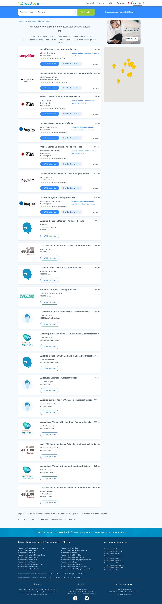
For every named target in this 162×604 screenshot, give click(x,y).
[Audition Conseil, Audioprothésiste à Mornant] (27, 228)
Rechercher (86, 12)
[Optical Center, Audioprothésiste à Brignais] (27, 154)
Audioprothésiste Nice (111, 558)
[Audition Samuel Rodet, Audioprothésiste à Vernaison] (27, 406)
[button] (123, 71)
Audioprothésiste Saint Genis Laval (30, 564)
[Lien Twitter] (87, 598)
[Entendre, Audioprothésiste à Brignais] (27, 296)
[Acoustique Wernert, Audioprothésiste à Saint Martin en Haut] (27, 340)
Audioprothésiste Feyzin (69, 562)
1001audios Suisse (124, 594)
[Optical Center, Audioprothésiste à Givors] (27, 104)
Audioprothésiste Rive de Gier (28, 557)
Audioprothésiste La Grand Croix (72, 557)
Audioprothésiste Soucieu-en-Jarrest (31, 548)
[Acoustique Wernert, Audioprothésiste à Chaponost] (27, 472)
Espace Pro (137, 3)
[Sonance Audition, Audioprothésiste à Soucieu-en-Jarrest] (27, 80)
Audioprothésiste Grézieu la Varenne (74, 550)
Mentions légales (81, 589)
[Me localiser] (75, 12)
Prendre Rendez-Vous (71, 64)
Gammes (100, 3)
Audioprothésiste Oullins (69, 548)
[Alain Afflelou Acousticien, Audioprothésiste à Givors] (27, 252)
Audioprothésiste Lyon (112, 553)
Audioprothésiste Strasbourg (114, 563)
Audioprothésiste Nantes (112, 560)
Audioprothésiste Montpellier (114, 565)
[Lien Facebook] (75, 598)
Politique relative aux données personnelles (81, 594)
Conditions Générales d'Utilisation (81, 591)
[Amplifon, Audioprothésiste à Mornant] (27, 56)
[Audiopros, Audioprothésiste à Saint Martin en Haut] (27, 318)
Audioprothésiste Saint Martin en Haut (31, 555)
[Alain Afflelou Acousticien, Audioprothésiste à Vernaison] (27, 495)
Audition (110, 3)
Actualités (120, 3)
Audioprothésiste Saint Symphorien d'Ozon (76, 559)
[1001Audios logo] (28, 3)
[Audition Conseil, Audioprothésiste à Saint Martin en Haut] (27, 362)
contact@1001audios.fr (117, 532)
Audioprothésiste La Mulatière (71, 564)
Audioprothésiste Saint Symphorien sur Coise (77, 569)
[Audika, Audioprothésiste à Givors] (27, 130)
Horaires (96, 64)
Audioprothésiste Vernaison (27, 559)
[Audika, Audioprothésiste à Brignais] (27, 204)
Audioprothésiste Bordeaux (113, 567)
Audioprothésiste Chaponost (28, 562)
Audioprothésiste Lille (111, 570)
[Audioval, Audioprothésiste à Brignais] (27, 384)
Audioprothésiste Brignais (27, 550)
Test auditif (90, 3)
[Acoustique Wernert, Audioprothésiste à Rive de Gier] (27, 428)
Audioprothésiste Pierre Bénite (71, 555)
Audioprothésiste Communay (28, 566)
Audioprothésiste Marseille (113, 551)
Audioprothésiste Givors (26, 553)
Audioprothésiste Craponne (70, 553)
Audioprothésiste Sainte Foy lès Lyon (74, 566)
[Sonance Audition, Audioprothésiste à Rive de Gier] (27, 180)
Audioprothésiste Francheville (28, 569)
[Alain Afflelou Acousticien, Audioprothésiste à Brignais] (27, 451)
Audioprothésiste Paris (112, 549)
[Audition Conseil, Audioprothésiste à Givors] (27, 274)
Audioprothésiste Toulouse (113, 556)
